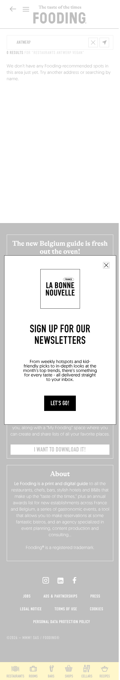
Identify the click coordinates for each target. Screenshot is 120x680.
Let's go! (60, 403)
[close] (106, 265)
